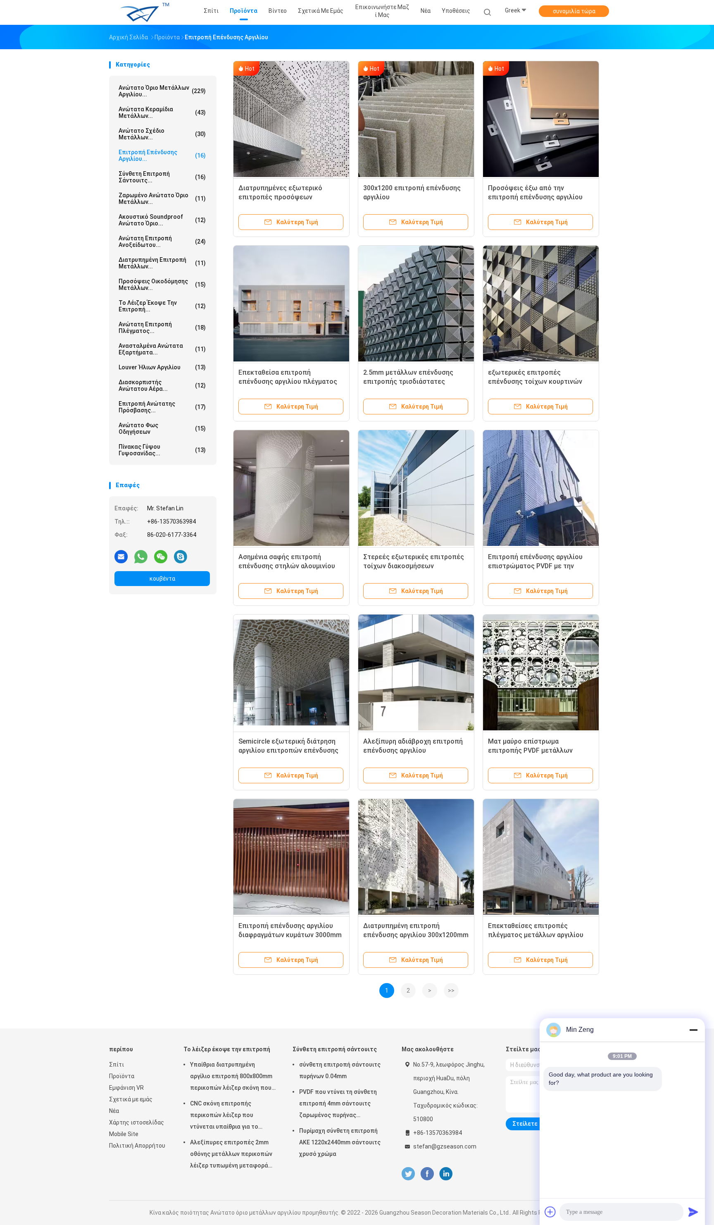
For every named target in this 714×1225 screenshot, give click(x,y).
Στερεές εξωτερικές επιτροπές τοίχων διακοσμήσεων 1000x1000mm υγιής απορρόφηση (415, 566)
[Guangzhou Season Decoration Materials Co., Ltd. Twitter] (408, 1174)
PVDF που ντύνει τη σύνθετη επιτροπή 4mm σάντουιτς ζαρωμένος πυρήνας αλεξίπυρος (338, 1105)
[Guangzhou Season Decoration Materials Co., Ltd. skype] (180, 556)
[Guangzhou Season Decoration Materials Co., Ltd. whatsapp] (141, 556)
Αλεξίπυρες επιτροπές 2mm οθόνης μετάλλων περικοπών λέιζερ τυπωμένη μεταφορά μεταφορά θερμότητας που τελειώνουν (231, 1155)
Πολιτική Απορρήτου (137, 1145)
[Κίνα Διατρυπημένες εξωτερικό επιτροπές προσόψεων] (291, 119)
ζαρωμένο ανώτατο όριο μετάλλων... (162, 198)
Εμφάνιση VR (126, 1087)
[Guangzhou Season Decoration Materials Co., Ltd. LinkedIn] (446, 1174)
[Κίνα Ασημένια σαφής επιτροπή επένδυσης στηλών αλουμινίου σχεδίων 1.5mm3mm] (291, 488)
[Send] (693, 1212)
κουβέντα (162, 578)
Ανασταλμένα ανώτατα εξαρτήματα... (162, 349)
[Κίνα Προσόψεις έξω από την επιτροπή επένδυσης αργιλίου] (541, 119)
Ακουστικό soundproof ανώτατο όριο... (162, 220)
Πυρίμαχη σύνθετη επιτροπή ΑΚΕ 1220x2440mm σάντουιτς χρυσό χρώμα (340, 1142)
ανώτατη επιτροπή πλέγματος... (162, 327)
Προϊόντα (121, 1076)
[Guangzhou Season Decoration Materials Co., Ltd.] (141, 12)
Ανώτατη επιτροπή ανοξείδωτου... (162, 241)
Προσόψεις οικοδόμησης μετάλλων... (162, 284)
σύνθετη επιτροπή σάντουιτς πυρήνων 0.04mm (340, 1070)
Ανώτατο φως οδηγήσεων (162, 428)
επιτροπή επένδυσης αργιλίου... (162, 155)
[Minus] (693, 1030)
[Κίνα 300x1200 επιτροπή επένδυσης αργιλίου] (416, 119)
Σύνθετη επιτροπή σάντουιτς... (162, 177)
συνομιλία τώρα (574, 11)
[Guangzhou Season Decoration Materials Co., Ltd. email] (121, 556)
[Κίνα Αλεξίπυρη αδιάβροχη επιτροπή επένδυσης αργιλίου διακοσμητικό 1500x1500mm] (416, 672)
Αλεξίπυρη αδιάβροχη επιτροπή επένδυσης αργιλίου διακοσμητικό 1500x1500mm (413, 750)
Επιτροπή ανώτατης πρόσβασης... (162, 407)
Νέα (114, 1111)
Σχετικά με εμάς (130, 1099)
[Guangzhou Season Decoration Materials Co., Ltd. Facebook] (427, 1174)
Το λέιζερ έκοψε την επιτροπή (226, 1049)
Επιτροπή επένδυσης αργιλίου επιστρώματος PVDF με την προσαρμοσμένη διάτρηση (535, 566)
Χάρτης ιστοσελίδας (136, 1122)
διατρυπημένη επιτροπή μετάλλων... (162, 263)
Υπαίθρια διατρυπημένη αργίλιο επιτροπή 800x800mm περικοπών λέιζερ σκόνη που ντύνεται (231, 1077)
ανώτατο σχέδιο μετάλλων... (162, 134)
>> (451, 990)
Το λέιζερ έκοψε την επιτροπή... (162, 306)
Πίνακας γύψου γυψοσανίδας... (162, 450)
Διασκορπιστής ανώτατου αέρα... (162, 385)
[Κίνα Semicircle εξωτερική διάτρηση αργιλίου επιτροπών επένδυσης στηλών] (291, 672)
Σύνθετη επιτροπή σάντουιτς (335, 1049)
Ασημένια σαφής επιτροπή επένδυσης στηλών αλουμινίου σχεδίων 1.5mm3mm (286, 566)
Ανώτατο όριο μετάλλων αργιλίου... (162, 91)
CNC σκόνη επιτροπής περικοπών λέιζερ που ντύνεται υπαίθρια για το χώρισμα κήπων (224, 1116)
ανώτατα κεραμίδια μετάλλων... (162, 112)
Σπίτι (116, 1064)
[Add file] (550, 1212)
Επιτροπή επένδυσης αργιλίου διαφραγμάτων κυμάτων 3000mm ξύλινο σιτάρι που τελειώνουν (290, 935)
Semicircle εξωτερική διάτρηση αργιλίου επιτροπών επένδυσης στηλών (288, 750)
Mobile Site (123, 1134)
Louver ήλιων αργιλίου (162, 367)
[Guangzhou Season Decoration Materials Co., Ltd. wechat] (160, 556)
